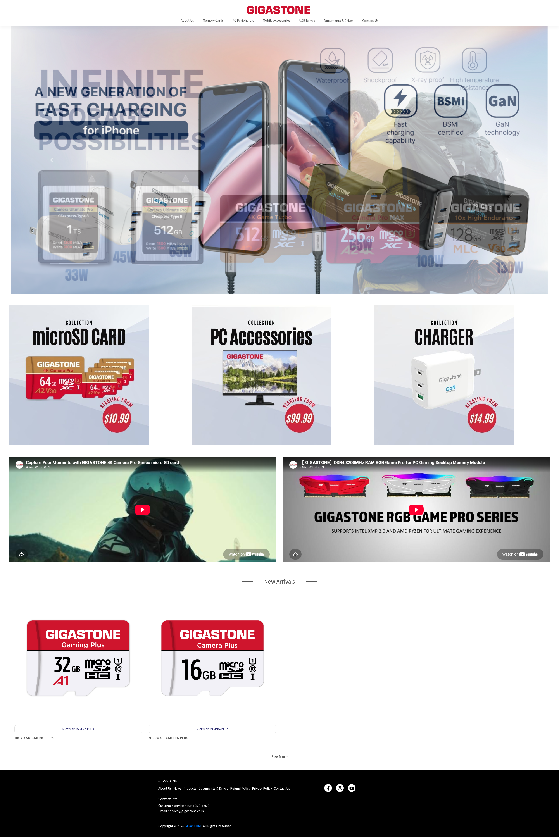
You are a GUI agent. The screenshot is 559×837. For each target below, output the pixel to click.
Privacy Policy (262, 788)
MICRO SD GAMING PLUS (34, 737)
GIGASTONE (167, 781)
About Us (165, 788)
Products (190, 788)
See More (279, 756)
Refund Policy (240, 788)
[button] (187, 20)
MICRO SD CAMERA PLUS (168, 737)
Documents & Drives (213, 788)
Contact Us (282, 788)
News (177, 788)
